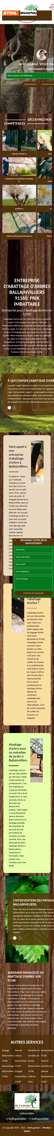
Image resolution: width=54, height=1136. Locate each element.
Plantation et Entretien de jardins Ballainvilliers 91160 (34, 1061)
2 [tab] (14, 408)
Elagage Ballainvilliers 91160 (21, 1076)
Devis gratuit (34, 1128)
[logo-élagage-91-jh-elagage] (27, 1101)
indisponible (12, 18)
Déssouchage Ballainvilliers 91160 (8, 1071)
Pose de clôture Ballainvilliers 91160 (21, 1058)
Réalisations (30, 84)
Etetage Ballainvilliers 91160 (8, 1056)
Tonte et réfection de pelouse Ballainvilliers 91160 (47, 1071)
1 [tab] (9, 408)
